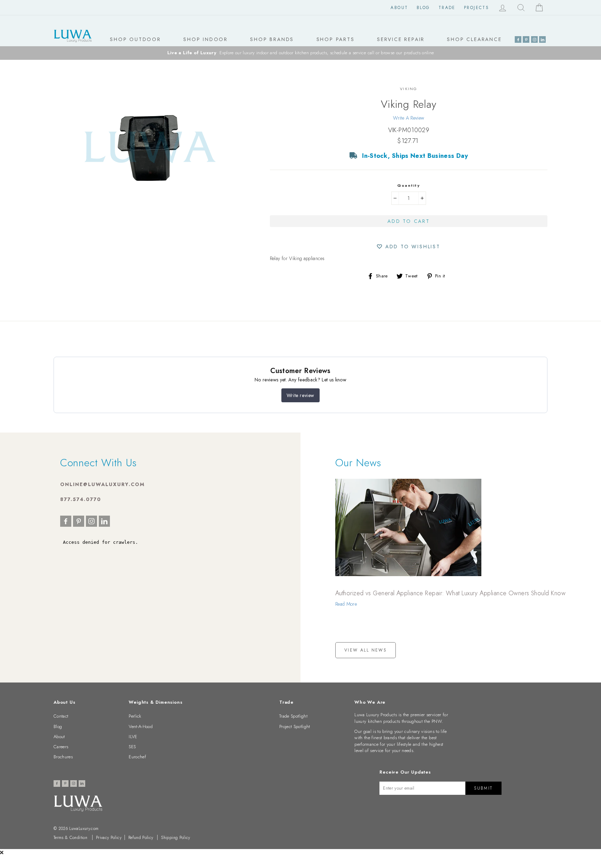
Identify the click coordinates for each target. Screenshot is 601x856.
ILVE (133, 736)
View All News (365, 650)
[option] (300, 53)
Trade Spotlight (293, 716)
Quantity (408, 185)
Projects (476, 8)
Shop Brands (272, 39)
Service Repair (401, 39)
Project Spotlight (294, 726)
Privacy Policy (108, 837)
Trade (447, 8)
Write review (300, 395)
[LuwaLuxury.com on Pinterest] (526, 39)
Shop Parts (335, 39)
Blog (423, 8)
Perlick (135, 716)
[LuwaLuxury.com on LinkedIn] (542, 39)
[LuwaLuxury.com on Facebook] (518, 39)
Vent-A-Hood (141, 726)
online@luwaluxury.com (102, 484)
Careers (61, 746)
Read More (346, 603)
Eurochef (137, 756)
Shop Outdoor (135, 39)
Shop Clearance (474, 39)
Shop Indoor (205, 39)
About (399, 8)
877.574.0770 (80, 499)
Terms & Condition (70, 837)
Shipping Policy (175, 837)
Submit (483, 788)
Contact (61, 716)
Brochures (63, 756)
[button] (408, 246)
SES (132, 746)
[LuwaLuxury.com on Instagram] (534, 39)
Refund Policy (140, 837)
